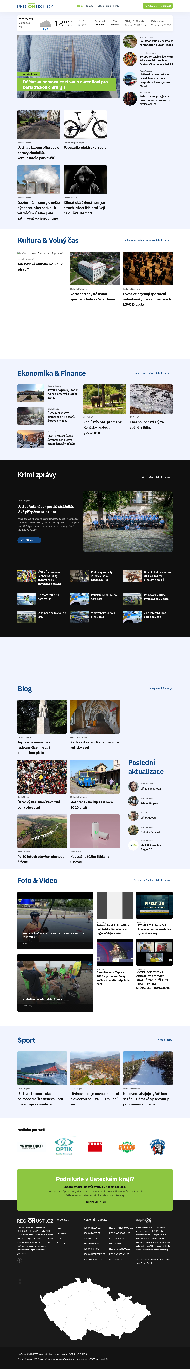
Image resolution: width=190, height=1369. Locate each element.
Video (101, 6)
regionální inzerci (24, 1250)
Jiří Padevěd (148, 817)
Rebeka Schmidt (151, 832)
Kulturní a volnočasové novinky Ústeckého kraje (148, 240)
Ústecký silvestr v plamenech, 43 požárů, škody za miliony (61, 417)
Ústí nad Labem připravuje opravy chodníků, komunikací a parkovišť (38, 152)
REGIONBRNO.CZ (117, 1238)
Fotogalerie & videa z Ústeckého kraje (152, 880)
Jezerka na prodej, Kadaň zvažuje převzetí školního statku (62, 394)
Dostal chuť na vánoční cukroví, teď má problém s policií (157, 576)
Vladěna (115, 24)
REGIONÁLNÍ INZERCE (95, 1202)
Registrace (165, 6)
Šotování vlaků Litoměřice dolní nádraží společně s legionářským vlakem (113, 929)
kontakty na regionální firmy (28, 1238)
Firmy (116, 6)
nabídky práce (23, 1242)
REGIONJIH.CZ (90, 1238)
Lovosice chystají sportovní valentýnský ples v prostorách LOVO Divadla (147, 299)
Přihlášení (61, 1233)
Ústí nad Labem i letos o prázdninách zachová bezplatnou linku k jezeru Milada (155, 80)
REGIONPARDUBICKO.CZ (121, 1228)
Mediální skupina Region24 (151, 847)
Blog (108, 6)
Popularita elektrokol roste (85, 147)
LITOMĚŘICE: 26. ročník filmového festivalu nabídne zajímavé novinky (153, 929)
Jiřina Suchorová (151, 788)
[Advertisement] (136, 136)
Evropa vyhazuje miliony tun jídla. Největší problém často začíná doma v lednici (156, 60)
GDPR (72, 1354)
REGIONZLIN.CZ (116, 1244)
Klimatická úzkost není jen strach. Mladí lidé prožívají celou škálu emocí (84, 207)
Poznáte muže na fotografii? (48, 597)
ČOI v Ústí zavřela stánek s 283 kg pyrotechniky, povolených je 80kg (49, 578)
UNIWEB (140, 1242)
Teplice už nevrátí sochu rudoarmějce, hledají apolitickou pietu (36, 747)
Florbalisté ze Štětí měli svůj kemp (42, 999)
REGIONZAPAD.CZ (92, 1233)
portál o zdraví (157, 1259)
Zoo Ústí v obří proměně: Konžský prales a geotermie (102, 427)
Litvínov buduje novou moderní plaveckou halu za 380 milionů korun (94, 1098)
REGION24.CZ (115, 1259)
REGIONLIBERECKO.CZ (94, 1254)
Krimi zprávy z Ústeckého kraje (156, 477)
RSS (59, 1248)
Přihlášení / (153, 6)
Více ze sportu (164, 1039)
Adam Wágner (149, 803)
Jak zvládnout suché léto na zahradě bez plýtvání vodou (156, 43)
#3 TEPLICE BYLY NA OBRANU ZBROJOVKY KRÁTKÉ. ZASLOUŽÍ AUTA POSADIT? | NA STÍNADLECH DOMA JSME (153, 980)
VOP (79, 1354)
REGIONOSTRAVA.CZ (119, 1254)
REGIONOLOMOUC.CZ (119, 1249)
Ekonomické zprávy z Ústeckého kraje (153, 373)
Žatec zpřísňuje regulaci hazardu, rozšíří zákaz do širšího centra (155, 100)
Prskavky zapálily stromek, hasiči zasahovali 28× (101, 576)
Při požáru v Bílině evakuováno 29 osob (156, 597)
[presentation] (168, 1136)
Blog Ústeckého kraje (161, 688)
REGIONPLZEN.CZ (92, 1228)
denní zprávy (22, 1235)
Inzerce (60, 1228)
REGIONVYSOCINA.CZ (119, 1233)
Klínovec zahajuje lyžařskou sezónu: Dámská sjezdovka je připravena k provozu (146, 1098)
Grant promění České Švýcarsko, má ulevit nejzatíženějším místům (61, 439)
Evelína (100, 24)
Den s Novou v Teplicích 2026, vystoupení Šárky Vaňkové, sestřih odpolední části (113, 978)
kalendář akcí (47, 1238)
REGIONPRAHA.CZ (92, 1244)
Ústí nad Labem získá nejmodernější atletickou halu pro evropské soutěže (40, 1098)
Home (80, 6)
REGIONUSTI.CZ (91, 1249)
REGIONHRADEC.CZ (92, 1259)
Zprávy (90, 6)
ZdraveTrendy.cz (148, 1263)
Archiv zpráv (62, 1243)
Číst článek (27, 540)
